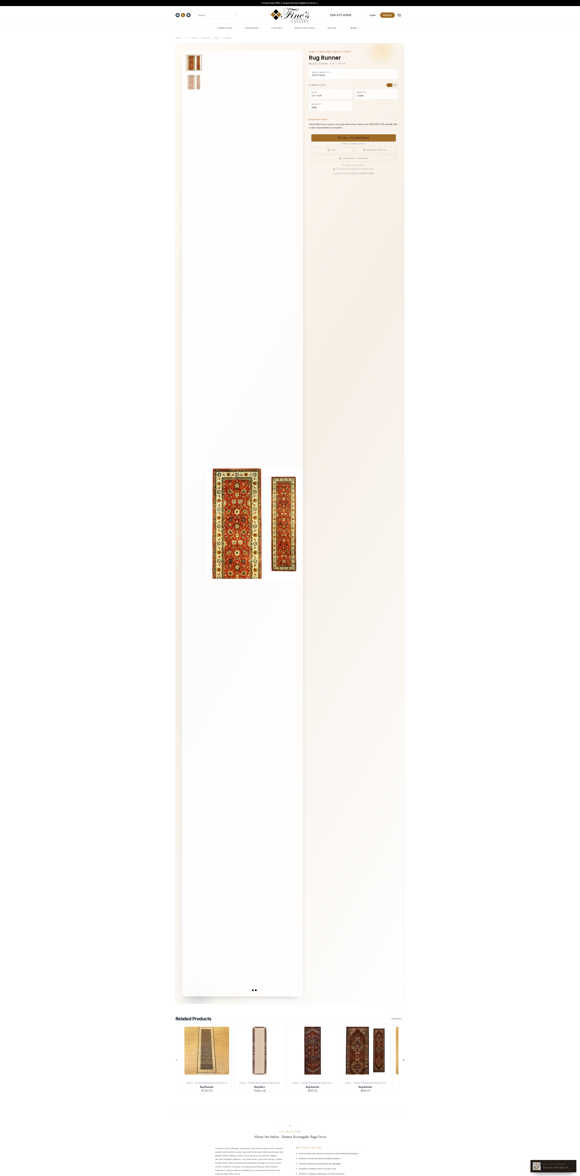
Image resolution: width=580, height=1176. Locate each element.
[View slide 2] (256, 990)
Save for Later (355, 165)
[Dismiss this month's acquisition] (574, 1162)
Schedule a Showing (355, 158)
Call (334, 150)
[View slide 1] (253, 990)
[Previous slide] (210, 523)
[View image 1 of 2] (194, 63)
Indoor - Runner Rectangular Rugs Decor (207, 1082)
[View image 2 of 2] (194, 82)
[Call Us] (183, 15)
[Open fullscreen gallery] (254, 523)
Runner (227, 38)
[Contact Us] (178, 15)
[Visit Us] (188, 15)
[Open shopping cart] (399, 15)
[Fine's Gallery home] (290, 15)
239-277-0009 (367, 173)
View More (396, 1018)
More (354, 28)
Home (178, 38)
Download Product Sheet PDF (355, 169)
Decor (195, 38)
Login (373, 15)
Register (387, 15)
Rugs (216, 38)
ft (389, 85)
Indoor (206, 38)
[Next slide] (297, 523)
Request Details (377, 150)
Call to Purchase (355, 138)
